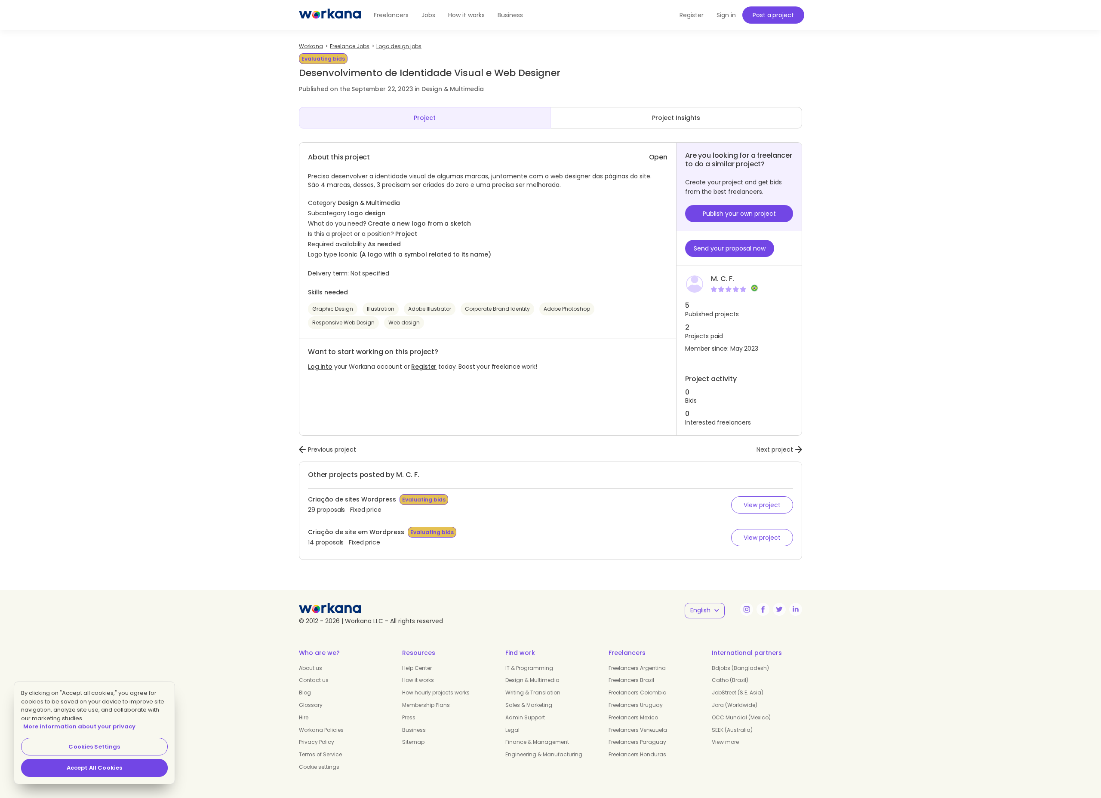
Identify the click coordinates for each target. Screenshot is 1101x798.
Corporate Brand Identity (497, 308)
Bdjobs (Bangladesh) (740, 668)
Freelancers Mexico (633, 717)
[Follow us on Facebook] (763, 609)
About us (310, 668)
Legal (512, 730)
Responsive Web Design (343, 322)
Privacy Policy (316, 742)
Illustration (380, 308)
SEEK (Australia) (732, 730)
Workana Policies (321, 730)
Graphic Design (332, 308)
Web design (404, 322)
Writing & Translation (532, 692)
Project (425, 117)
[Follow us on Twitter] (779, 609)
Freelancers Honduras (637, 754)
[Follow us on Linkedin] (795, 609)
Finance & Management (537, 742)
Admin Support (525, 717)
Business (510, 15)
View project (762, 505)
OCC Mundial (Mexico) (741, 717)
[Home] (329, 15)
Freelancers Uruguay (636, 705)
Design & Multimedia (532, 680)
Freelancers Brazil (631, 680)
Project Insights (676, 117)
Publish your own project (739, 213)
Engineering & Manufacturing (543, 754)
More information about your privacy (79, 726)
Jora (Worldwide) (734, 705)
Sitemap (413, 742)
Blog (305, 692)
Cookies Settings (94, 747)
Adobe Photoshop (567, 308)
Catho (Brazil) (730, 680)
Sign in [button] (726, 15)
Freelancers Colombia (638, 692)
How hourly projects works (436, 692)
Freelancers (391, 15)
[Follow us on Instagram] (746, 609)
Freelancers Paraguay (637, 742)
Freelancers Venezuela (638, 730)
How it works (466, 15)
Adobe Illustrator (429, 308)
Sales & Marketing (528, 705)
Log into (320, 366)
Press (408, 717)
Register (424, 366)
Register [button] (692, 15)
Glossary (311, 705)
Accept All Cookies (94, 768)
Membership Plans (426, 705)
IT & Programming (529, 668)
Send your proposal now (730, 248)
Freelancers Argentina (637, 668)
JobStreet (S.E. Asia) (737, 692)
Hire (303, 717)
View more (725, 742)
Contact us (314, 680)
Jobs (428, 15)
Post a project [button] (773, 15)
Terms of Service (320, 754)
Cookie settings (319, 766)
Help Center (417, 668)
